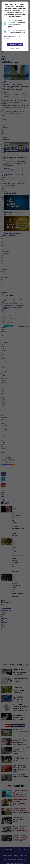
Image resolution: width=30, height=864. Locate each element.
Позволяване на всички (15, 44)
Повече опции (15, 48)
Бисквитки (7, 39)
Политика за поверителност (13, 37)
